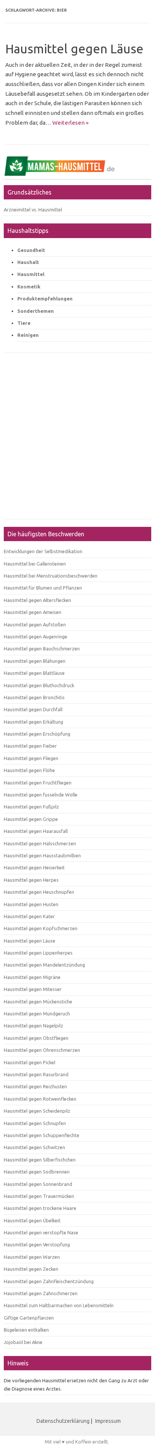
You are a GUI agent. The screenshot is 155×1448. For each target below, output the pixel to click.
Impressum (108, 1421)
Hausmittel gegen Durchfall (33, 709)
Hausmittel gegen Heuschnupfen (39, 891)
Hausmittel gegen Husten (31, 904)
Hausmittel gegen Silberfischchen (40, 1159)
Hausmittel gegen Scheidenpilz (37, 1110)
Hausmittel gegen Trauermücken (39, 1196)
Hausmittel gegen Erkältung (33, 721)
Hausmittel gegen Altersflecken (37, 600)
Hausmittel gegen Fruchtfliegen (37, 782)
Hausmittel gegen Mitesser (33, 989)
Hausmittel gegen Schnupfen (35, 1123)
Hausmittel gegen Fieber (30, 745)
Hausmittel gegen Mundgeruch (37, 1013)
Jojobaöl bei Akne (23, 1342)
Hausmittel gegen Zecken (31, 1269)
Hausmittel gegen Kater (29, 916)
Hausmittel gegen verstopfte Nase (41, 1232)
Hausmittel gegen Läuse (74, 49)
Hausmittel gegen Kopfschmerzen (41, 928)
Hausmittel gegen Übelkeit (32, 1220)
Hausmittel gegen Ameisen (32, 612)
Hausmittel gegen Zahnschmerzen (41, 1293)
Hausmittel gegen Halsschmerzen (40, 843)
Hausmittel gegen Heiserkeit (34, 867)
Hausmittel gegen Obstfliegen (36, 1038)
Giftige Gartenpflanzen (29, 1317)
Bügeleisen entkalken (26, 1329)
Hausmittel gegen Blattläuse (34, 673)
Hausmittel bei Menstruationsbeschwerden (50, 575)
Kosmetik (29, 286)
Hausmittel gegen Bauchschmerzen (42, 648)
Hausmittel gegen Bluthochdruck (39, 685)
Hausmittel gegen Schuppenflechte (41, 1135)
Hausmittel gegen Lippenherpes (38, 952)
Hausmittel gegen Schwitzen (34, 1147)
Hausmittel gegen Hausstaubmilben (42, 855)
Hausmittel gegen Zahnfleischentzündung (49, 1281)
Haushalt (28, 262)
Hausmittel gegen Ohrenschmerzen (42, 1050)
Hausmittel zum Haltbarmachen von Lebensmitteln (59, 1305)
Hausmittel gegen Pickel (29, 1062)
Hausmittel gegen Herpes (31, 879)
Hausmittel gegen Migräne (32, 977)
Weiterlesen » (70, 122)
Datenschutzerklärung (63, 1421)
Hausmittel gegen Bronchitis (34, 697)
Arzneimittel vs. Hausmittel (33, 209)
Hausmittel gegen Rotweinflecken (40, 1098)
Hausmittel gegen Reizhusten (35, 1086)
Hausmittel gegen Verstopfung (37, 1244)
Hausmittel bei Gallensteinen (35, 563)
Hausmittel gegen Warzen (32, 1256)
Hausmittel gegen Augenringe (35, 636)
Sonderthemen (35, 311)
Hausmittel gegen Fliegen (31, 758)
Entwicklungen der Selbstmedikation (43, 551)
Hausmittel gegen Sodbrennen (37, 1171)
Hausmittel (30, 274)
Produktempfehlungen (45, 298)
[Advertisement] (77, 439)
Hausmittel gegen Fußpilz (31, 806)
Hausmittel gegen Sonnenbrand (38, 1184)
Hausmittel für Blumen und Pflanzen (43, 587)
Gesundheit (31, 250)
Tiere (23, 323)
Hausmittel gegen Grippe (31, 819)
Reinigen (28, 335)
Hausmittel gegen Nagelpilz (33, 1025)
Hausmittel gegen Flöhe (29, 770)
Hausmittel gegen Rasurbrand (36, 1074)
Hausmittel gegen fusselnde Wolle (41, 794)
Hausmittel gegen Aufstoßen (35, 624)
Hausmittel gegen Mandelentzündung (44, 964)
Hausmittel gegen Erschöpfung (37, 733)
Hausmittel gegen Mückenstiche (38, 1001)
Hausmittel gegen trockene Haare (40, 1208)
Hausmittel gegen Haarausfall (36, 831)
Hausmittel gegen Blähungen (34, 661)
